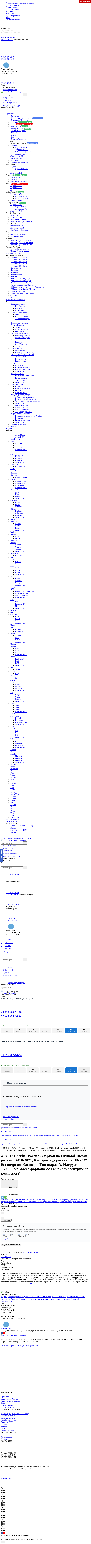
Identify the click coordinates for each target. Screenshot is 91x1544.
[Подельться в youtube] (4, 1333)
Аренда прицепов (8, 1426)
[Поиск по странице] (25, 94)
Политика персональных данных (14, 1346)
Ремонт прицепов (8, 1418)
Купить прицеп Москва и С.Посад (15, 1414)
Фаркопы (49, 1135)
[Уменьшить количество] (2, 1213)
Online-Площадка (8, 1431)
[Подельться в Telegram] (6, 65)
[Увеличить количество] (2, 1218)
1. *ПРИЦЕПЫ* (7, 1131)
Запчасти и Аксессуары (35, 1135)
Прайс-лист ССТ (1, 855)
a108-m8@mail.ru (11, 1116)
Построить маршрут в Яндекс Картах (20, 1107)
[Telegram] (2, 1197)
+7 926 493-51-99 (8, 38)
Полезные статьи (8, 1416)
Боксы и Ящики (59, 1135)
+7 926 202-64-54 (8, 83)
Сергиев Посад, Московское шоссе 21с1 (10, 32)
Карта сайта (33, 1346)
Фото (3, 1428)
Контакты (5, 1424)
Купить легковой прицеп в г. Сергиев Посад (19, 1127)
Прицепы (5, 1135)
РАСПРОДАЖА (72, 1135)
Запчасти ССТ (7, 1422)
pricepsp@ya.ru (9, 1119)
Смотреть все (6, 1301)
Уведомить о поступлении (11, 1245)
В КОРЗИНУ (6, 1220)
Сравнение (13, 1187)
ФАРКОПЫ (6, 1140)
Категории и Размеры (17, 1135)
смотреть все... (21, 154)
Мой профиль (6, 1437)
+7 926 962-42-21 (7, 40)
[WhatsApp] (5, 1197)
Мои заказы (5, 1439)
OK (3, 1542)
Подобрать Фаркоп (8, 1420)
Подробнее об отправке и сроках (14, 1239)
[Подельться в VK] (2, 1333)
